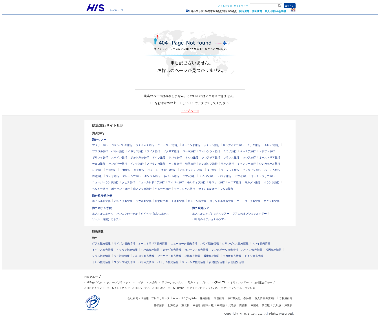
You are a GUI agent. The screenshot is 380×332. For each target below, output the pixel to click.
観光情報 (98, 231)
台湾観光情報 (217, 262)
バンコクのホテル (127, 213)
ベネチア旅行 (248, 151)
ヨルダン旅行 (252, 182)
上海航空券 (178, 201)
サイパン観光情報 (124, 243)
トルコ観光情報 (101, 262)
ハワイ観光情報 (209, 243)
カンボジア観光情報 (196, 249)
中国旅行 (111, 170)
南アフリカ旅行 (142, 188)
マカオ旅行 (112, 176)
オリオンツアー (239, 282)
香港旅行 (97, 176)
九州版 (277, 305)
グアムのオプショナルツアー (249, 213)
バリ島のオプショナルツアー (209, 219)
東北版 (185, 305)
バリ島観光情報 (150, 249)
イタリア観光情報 (127, 249)
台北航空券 (161, 201)
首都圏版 (159, 305)
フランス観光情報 (124, 262)
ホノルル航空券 (101, 201)
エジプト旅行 (267, 151)
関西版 (243, 305)
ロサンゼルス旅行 (121, 145)
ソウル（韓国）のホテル (106, 219)
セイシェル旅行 (207, 188)
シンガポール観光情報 (225, 249)
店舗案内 (219, 298)
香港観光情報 (211, 255)
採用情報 (205, 298)
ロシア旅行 (249, 157)
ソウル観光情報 (101, 255)
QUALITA (219, 282)
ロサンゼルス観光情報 (235, 243)
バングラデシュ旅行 (192, 170)
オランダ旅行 (272, 182)
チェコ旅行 (98, 163)
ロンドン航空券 (197, 201)
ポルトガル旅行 (139, 157)
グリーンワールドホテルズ (239, 288)
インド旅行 (137, 163)
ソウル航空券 (144, 201)
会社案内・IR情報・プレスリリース (149, 298)
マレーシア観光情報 (194, 262)
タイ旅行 (212, 170)
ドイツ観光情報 (254, 255)
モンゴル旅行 (152, 176)
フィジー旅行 (176, 182)
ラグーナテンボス (172, 282)
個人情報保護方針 (265, 298)
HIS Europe (177, 288)
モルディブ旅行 (196, 182)
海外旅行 (98, 133)
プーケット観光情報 (169, 255)
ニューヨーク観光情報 (184, 243)
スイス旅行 (153, 151)
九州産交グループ (264, 282)
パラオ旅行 (224, 176)
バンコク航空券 (123, 201)
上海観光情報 (192, 255)
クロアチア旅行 (211, 157)
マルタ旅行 (226, 188)
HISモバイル (94, 282)
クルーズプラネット (119, 282)
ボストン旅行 (211, 145)
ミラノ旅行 (230, 151)
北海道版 (173, 305)
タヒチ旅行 (128, 182)
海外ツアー (99, 139)
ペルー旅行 (117, 151)
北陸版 (232, 305)
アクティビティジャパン (203, 288)
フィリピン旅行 (252, 170)
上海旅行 (125, 170)
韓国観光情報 (273, 249)
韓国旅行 (190, 163)
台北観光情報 (236, 262)
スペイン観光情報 (251, 249)
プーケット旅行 (230, 170)
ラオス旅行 (227, 163)
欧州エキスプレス (198, 282)
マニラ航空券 (272, 201)
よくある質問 (225, 6)
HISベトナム (142, 288)
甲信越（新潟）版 (203, 305)
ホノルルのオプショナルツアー (210, 213)
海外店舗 (257, 11)
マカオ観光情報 (232, 255)
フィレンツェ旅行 (209, 151)
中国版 (255, 305)
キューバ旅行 (163, 188)
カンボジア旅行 (208, 163)
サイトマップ (241, 6)
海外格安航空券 (102, 195)
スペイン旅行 (119, 157)
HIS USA (160, 288)
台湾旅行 (97, 170)
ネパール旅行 (171, 176)
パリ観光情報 (146, 262)
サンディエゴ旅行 (233, 145)
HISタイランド (95, 288)
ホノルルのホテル (102, 213)
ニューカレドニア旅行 (151, 182)
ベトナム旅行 (272, 170)
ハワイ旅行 (241, 176)
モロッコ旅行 (217, 182)
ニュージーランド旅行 (105, 182)
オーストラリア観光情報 (152, 243)
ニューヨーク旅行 (168, 145)
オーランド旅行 (191, 145)
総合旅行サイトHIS (107, 125)
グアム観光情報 (101, 243)
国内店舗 (244, 11)
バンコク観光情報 (143, 255)
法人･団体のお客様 (275, 11)
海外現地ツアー (202, 208)
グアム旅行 (189, 176)
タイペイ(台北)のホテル (155, 213)
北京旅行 (139, 170)
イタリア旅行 (171, 151)
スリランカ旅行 (156, 163)
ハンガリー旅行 (118, 163)
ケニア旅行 (234, 182)
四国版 (266, 305)
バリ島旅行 (175, 163)
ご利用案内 (285, 298)
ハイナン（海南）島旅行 (162, 170)
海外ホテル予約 (102, 208)
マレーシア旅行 (131, 176)
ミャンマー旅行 (246, 163)
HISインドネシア (120, 288)
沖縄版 (288, 305)
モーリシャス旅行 (184, 188)
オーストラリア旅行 (263, 176)
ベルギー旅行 (100, 188)
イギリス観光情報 (102, 249)
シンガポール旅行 (269, 163)
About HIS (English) (185, 298)
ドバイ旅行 (175, 157)
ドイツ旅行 (158, 157)
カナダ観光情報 (172, 249)
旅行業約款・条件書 (239, 298)
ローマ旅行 (189, 151)
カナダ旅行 (253, 145)
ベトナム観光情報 (168, 262)
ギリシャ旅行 (100, 157)
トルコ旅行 (191, 157)
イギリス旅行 (136, 151)
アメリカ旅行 (100, 145)
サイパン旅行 (207, 176)
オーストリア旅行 (269, 157)
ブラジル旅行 (100, 151)
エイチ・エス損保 (146, 282)
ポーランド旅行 (120, 188)
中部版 (221, 305)
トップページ (116, 10)
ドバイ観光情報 (261, 243)
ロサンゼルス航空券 (221, 201)
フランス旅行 (231, 157)
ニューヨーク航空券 (248, 201)
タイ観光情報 (122, 255)
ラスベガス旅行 (145, 145)
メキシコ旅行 (272, 145)
